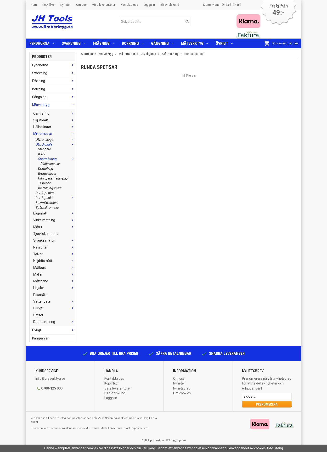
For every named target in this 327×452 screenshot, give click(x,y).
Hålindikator (42, 127)
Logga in (149, 4)
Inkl (239, 4)
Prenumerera (266, 404)
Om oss (81, 4)
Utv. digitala (44, 144)
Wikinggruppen (176, 440)
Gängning (160, 43)
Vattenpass (42, 301)
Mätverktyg (192, 43)
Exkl (228, 4)
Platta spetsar (50, 164)
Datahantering (44, 322)
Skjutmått (40, 120)
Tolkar (38, 254)
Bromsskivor (47, 173)
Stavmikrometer (47, 203)
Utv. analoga (44, 139)
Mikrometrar (42, 134)
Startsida (87, 54)
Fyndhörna (39, 43)
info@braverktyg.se (50, 378)
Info (270, 448)
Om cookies (182, 393)
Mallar (38, 274)
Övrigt (222, 43)
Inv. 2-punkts (45, 193)
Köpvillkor (48, 4)
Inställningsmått (49, 188)
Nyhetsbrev (181, 388)
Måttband (40, 281)
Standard (44, 149)
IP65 (41, 154)
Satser (38, 315)
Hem (34, 4)
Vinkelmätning (44, 220)
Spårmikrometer (47, 207)
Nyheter (65, 4)
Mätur (37, 227)
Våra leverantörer (103, 4)
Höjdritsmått (42, 261)
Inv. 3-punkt (44, 198)
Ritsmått (39, 295)
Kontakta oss (129, 4)
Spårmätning (47, 159)
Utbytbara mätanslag (53, 178)
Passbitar (40, 247)
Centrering (41, 113)
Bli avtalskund (169, 4)
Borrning (130, 43)
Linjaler (38, 288)
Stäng (278, 448)
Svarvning (71, 43)
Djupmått (40, 213)
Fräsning (101, 43)
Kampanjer (40, 338)
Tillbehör (44, 183)
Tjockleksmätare (46, 234)
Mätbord (39, 268)
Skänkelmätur (44, 240)
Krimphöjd (45, 168)
